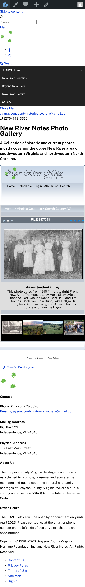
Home (9, 209)
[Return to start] (70, 220)
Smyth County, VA (58, 209)
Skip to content (11, 11)
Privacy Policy (18, 565)
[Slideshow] (11, 220)
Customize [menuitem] (15, 4)
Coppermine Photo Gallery (48, 358)
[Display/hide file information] (7, 220)
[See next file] (78, 220)
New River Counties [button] (14, 78)
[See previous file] (74, 220)
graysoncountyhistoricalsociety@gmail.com (37, 411)
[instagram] (9, 55)
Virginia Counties (29, 209)
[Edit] (32, 367)
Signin (12, 581)
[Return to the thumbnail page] (3, 220)
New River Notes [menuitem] (5, 4)
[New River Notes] (29, 41)
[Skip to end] (82, 220)
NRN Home (13, 70)
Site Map (14, 576)
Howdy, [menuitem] (80, 4)
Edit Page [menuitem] (46, 4)
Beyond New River (13, 86)
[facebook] (9, 50)
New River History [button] (13, 93)
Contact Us (16, 560)
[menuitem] (26, 4)
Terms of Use (17, 571)
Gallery (6, 101)
